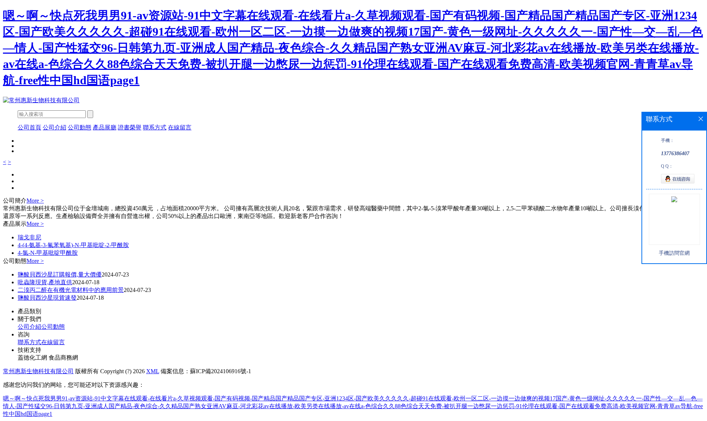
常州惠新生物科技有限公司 (38, 371)
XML (152, 371)
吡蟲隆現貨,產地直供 (45, 282)
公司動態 (79, 127)
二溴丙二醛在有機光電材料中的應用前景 (71, 290)
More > (35, 200)
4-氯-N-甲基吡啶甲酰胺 (48, 253)
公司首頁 (29, 127)
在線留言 (179, 127)
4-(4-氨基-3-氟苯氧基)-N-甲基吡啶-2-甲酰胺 (73, 245)
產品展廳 (104, 127)
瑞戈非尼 (29, 237)
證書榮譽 (129, 127)
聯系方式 (154, 127)
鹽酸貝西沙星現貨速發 (47, 298)
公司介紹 (54, 127)
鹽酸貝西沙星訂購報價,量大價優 (60, 274)
